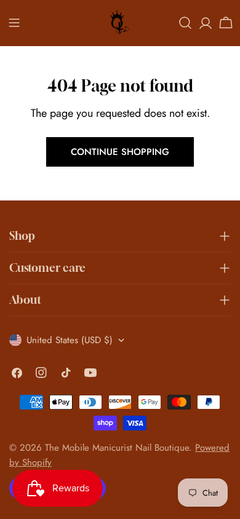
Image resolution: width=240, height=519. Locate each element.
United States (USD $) (69, 340)
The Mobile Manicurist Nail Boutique (117, 447)
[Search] (185, 22)
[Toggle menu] (14, 22)
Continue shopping (120, 152)
